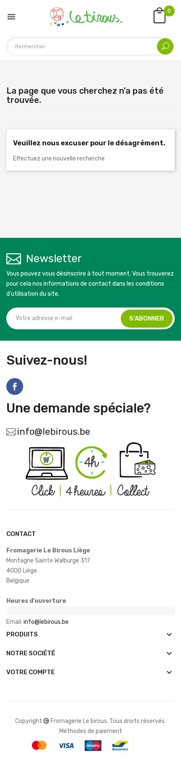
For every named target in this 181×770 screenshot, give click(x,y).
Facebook (14, 386)
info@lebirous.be (53, 431)
